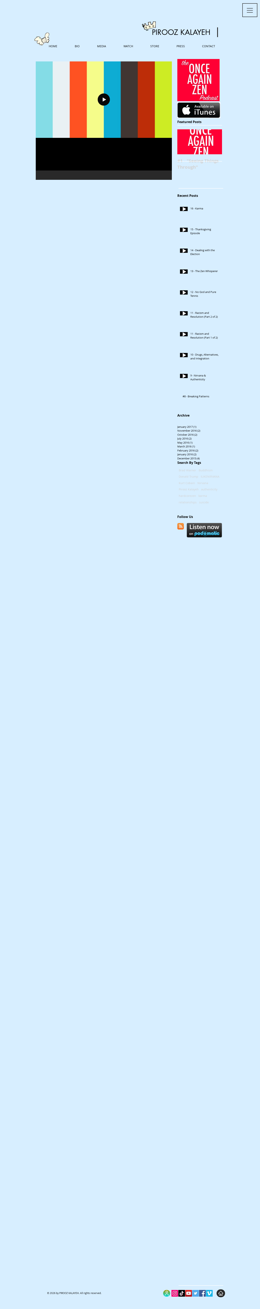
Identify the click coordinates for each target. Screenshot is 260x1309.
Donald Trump (188, 476)
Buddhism (206, 470)
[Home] (221, 1293)
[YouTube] (188, 1293)
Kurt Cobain (187, 483)
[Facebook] (202, 1293)
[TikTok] (181, 1293)
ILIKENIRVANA (210, 476)
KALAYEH (195, 32)
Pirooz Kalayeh (189, 489)
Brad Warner (187, 470)
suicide (204, 502)
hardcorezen (187, 496)
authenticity (209, 489)
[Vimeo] (209, 1293)
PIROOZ (165, 32)
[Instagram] (174, 1293)
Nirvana (202, 483)
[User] (166, 1293)
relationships (188, 502)
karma (202, 496)
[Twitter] (195, 1293)
